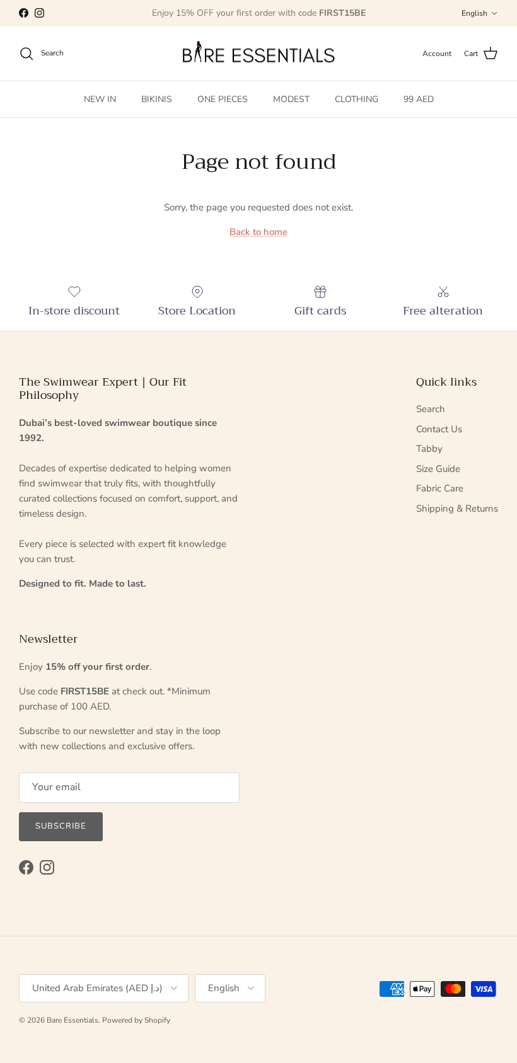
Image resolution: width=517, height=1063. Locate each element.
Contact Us (439, 429)
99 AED (419, 99)
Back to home (258, 232)
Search (430, 409)
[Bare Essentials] (258, 54)
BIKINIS (156, 99)
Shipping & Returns (457, 508)
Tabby (429, 448)
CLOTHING (356, 99)
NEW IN (100, 99)
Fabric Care (439, 488)
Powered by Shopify (136, 1020)
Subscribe (60, 826)
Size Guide (438, 469)
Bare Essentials (72, 1020)
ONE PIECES (222, 99)
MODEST (291, 99)
